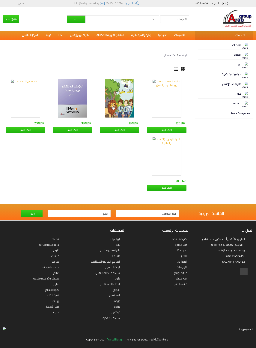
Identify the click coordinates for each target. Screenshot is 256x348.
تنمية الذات (53, 295)
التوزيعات (182, 267)
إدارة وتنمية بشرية (231, 74)
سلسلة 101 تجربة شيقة (46, 278)
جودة (117, 301)
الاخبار (184, 256)
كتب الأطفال (52, 306)
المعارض (182, 261)
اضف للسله (167, 130)
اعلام (60, 35)
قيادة (117, 306)
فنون (238, 93)
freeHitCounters (158, 339)
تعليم (56, 284)
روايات (55, 301)
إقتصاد (237, 54)
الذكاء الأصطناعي (110, 284)
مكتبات (55, 256)
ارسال (32, 213)
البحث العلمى (113, 267)
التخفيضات (179, 35)
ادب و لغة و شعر (49, 267)
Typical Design (115, 339)
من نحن (226, 3)
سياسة (55, 261)
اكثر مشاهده (179, 239)
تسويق (116, 289)
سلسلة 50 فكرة (112, 318)
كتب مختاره (169, 55)
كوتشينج (116, 312)
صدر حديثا (162, 35)
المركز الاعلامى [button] (30, 35)
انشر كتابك (181, 278)
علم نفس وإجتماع (231, 83)
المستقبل (115, 295)
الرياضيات (236, 44)
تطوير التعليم (52, 289)
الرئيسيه (183, 55)
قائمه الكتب (201, 3)
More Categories (240, 113)
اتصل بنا (215, 3)
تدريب (56, 312)
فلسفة (237, 103)
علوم (118, 278)
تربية (239, 64)
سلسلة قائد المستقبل (108, 273)
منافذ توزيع (180, 273)
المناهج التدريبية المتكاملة (110, 35)
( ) (9, 19)
